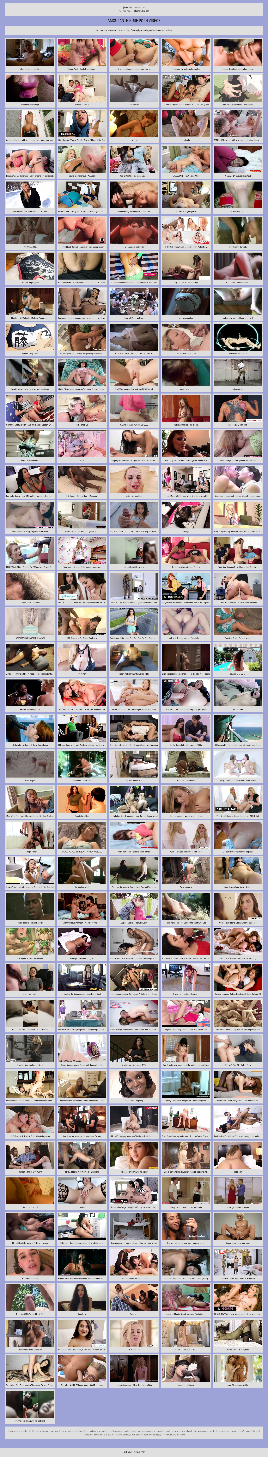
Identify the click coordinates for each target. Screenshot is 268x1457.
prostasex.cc (110, 30)
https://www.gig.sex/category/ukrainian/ (143, 30)
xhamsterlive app (141, 11)
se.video (99, 30)
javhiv (125, 7)
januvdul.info (130, 1452)
